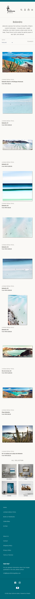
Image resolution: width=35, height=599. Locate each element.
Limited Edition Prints (9, 512)
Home (5, 507)
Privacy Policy (7, 550)
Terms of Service (8, 555)
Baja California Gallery (14, 593)
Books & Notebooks (9, 517)
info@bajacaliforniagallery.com (12, 573)
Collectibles (6, 521)
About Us (6, 536)
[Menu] (32, 10)
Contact (5, 541)
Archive (5, 526)
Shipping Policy (7, 546)
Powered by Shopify (25, 593)
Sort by (3, 39)
